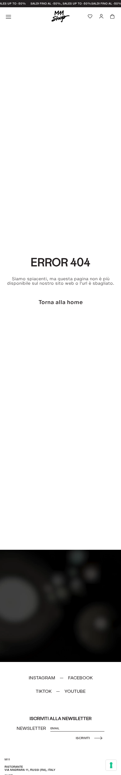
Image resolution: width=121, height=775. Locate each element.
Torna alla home (61, 302)
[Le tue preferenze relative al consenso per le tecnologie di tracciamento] (111, 765)
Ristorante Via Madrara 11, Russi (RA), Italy (30, 768)
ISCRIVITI (83, 738)
